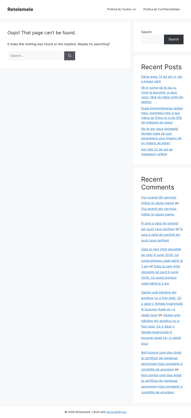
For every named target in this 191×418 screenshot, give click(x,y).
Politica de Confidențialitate (161, 9)
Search (146, 32)
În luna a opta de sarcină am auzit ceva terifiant (162, 234)
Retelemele (20, 9)
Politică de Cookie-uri (121, 9)
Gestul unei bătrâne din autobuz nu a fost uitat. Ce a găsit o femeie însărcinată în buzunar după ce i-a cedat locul (162, 304)
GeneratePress (116, 412)
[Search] (69, 55)
